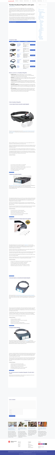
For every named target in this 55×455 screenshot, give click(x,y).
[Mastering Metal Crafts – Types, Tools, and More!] (32, 424)
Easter (41, 23)
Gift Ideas (41, 24)
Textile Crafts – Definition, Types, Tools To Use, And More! (42, 429)
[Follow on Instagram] (41, 444)
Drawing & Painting (40, 11)
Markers (40, 14)
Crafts (19, 444)
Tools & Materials (40, 36)
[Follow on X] (46, 444)
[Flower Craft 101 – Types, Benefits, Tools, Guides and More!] (22, 424)
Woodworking (40, 37)
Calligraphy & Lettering (42, 12)
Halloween (41, 25)
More (14, 6)
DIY (38, 10)
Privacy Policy (30, 444)
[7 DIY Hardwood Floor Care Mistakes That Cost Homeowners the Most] (12, 424)
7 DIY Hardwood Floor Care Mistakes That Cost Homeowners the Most (12, 429)
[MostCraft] (11, 1)
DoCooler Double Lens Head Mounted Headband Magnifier (24, 295)
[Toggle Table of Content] (35, 22)
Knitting (40, 33)
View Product (32, 44)
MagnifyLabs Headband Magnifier (15, 185)
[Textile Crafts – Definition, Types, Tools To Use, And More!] (42, 424)
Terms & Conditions (30, 445)
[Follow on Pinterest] (39, 444)
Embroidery (40, 32)
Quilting (40, 34)
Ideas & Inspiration (41, 21)
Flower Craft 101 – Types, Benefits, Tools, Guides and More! (22, 429)
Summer (41, 27)
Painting (40, 15)
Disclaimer (29, 446)
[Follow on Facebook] (44, 444)
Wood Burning (41, 38)
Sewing (40, 35)
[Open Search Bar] (46, 1)
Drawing (40, 13)
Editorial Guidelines (30, 447)
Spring (41, 26)
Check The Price (11, 172)
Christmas (41, 22)
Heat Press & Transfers (41, 16)
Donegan (27, 340)
